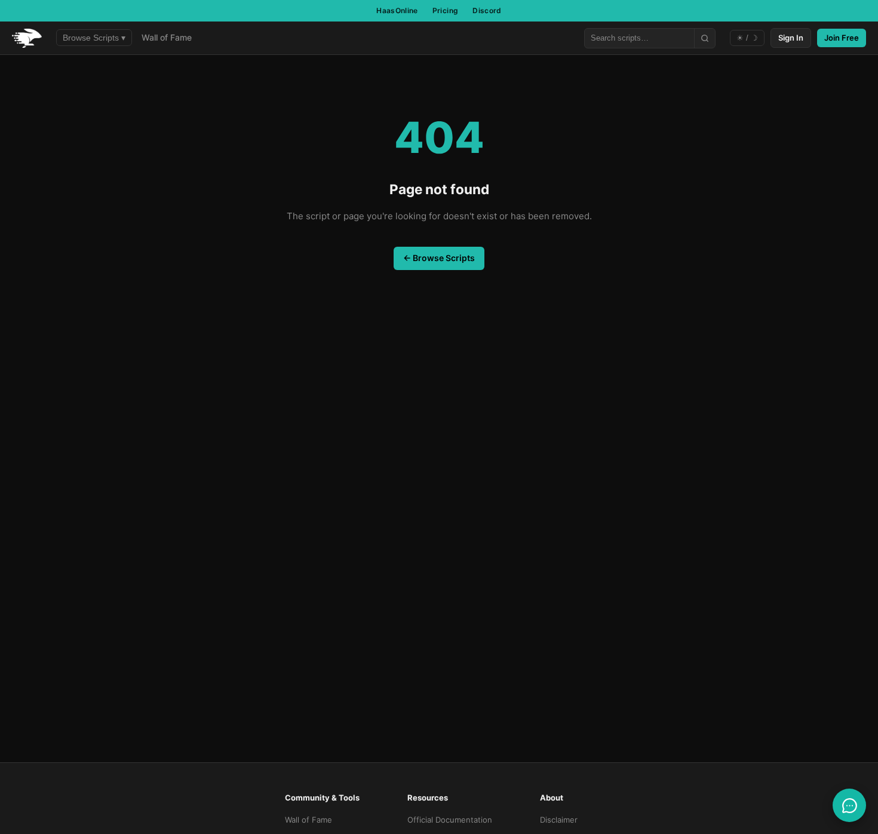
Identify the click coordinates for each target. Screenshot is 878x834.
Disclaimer (559, 819)
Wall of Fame (167, 37)
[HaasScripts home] (27, 38)
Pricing (445, 10)
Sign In (790, 37)
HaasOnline (397, 10)
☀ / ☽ (747, 37)
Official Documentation (449, 819)
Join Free (841, 37)
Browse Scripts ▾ (94, 37)
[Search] (704, 38)
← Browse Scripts (439, 258)
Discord (487, 10)
